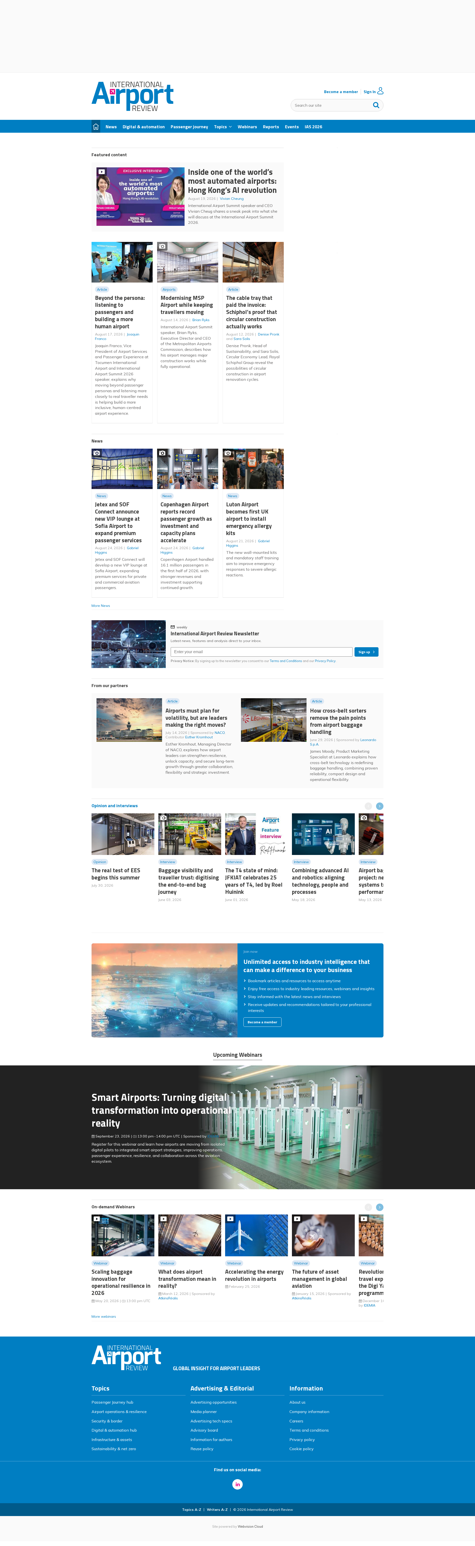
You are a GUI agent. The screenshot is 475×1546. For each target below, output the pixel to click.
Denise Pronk (268, 334)
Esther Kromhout (199, 737)
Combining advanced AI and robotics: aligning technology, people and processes (320, 881)
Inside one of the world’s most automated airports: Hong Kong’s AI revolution (232, 181)
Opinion (100, 862)
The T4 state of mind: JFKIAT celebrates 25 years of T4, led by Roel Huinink (254, 881)
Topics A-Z (191, 1509)
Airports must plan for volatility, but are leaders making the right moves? (196, 717)
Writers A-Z (217, 1509)
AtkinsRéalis (168, 1298)
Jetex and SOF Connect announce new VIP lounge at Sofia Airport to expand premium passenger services (118, 522)
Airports (169, 289)
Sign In (370, 92)
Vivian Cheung (232, 198)
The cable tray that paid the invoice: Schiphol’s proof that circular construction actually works (251, 312)
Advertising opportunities (213, 1402)
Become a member (341, 92)
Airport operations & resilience (119, 1411)
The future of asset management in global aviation (319, 1278)
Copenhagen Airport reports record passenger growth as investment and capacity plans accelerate (186, 522)
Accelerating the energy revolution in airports (254, 1275)
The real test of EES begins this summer (116, 874)
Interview (167, 862)
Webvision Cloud (250, 1526)
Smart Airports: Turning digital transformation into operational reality (161, 1110)
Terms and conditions (309, 1430)
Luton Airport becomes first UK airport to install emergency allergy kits (249, 518)
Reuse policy (202, 1448)
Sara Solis (242, 338)
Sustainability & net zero (114, 1448)
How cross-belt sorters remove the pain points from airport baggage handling (338, 721)
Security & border (107, 1420)
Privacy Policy (325, 661)
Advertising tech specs (211, 1420)
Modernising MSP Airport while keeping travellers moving (187, 304)
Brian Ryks (201, 320)
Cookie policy (301, 1448)
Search (376, 104)
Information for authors (211, 1439)
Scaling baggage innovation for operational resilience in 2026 (121, 1282)
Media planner (203, 1411)
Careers (296, 1420)
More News (101, 605)
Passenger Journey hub (112, 1402)
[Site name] (132, 109)
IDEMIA (213, 1136)
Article (102, 289)
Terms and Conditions (286, 661)
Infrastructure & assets (112, 1439)
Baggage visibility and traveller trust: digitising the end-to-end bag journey (188, 881)
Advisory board (204, 1430)
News (101, 496)
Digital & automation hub (114, 1430)
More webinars (104, 1316)
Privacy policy (302, 1439)
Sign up (364, 652)
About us (297, 1402)
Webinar (101, 1263)
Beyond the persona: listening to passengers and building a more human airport (120, 312)
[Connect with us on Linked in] (237, 1484)
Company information (309, 1411)
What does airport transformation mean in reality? (187, 1278)
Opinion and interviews (115, 805)
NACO (220, 732)
